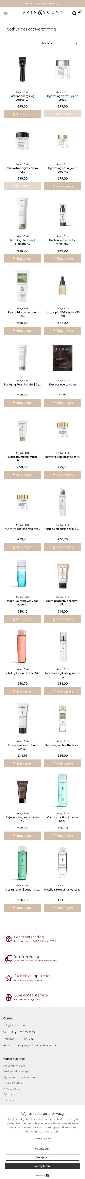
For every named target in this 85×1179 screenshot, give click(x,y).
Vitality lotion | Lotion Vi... (23, 673)
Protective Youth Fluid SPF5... (22, 747)
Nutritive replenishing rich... (22, 529)
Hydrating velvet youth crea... (62, 97)
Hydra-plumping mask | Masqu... (22, 458)
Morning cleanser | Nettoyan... (22, 242)
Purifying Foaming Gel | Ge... (22, 384)
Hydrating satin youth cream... (62, 169)
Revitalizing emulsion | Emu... (22, 314)
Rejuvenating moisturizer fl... (22, 819)
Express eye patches (62, 384)
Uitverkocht (62, 114)
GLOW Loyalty (12, 1082)
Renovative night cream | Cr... (22, 169)
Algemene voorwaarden (19, 1077)
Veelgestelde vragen (16, 1071)
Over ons (9, 1100)
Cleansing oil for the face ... (62, 745)
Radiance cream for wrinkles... (62, 242)
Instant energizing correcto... (22, 97)
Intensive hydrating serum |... (62, 674)
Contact (8, 1094)
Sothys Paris (22, 92)
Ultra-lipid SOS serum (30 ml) (63, 314)
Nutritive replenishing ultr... (62, 457)
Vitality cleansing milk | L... (62, 529)
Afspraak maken (14, 1065)
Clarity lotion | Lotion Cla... (22, 889)
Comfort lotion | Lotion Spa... (62, 819)
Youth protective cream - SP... (62, 602)
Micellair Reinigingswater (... (62, 889)
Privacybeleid (11, 1088)
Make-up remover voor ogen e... (22, 602)
